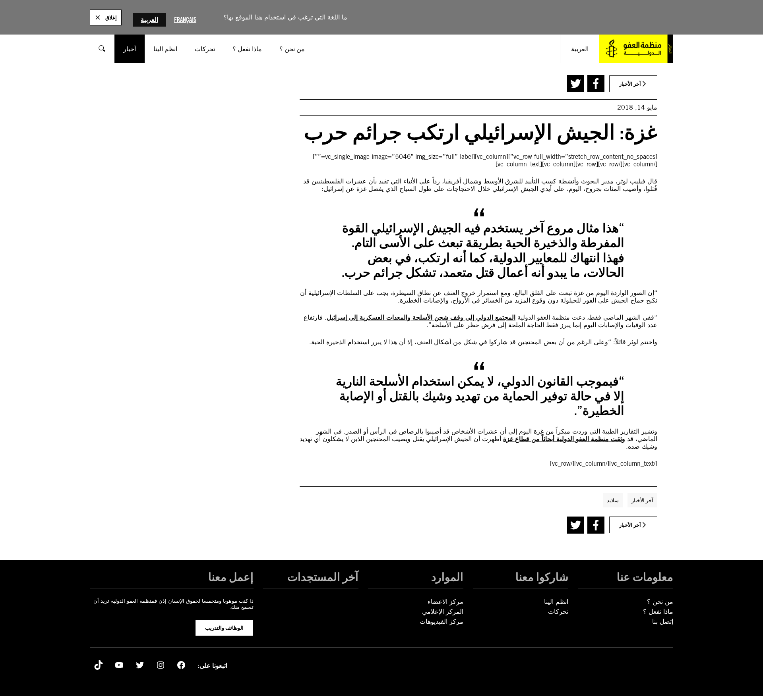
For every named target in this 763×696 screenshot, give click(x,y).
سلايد (613, 500)
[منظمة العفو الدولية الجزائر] (636, 49)
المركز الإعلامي (442, 611)
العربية (149, 19)
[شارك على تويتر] (575, 83)
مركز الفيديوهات (441, 621)
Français (185, 19)
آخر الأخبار (642, 500)
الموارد (447, 577)
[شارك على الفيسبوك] (595, 83)
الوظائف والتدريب (224, 628)
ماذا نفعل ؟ (658, 611)
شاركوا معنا (541, 577)
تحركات (558, 611)
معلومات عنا (645, 577)
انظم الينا (556, 601)
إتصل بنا (662, 621)
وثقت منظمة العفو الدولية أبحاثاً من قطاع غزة (564, 439)
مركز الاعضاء (445, 601)
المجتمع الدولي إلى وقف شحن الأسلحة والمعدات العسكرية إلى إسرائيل (421, 317)
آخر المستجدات (322, 577)
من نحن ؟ (660, 601)
